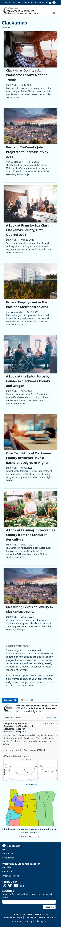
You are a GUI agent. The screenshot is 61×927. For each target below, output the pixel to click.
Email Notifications (13, 2)
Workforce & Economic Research (21, 863)
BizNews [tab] (26, 700)
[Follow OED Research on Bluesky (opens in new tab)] (10, 885)
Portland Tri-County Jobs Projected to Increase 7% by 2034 (27, 152)
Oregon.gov (30, 917)
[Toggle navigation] (54, 12)
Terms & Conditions (47, 917)
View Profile (50, 717)
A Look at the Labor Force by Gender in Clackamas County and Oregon (28, 381)
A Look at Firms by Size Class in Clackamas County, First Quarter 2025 (29, 230)
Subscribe (8, 891)
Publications (7, 853)
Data (4, 849)
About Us (28, 2)
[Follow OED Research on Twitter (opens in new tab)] (4, 885)
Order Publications (10, 875)
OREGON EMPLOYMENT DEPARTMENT (30, 914)
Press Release (8, 857)
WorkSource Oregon (13, 917)
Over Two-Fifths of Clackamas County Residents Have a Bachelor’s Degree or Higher (28, 458)
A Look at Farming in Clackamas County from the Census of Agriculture (30, 534)
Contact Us (39, 2)
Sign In (43, 921)
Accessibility (17, 921)
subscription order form (28, 675)
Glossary (28, 921)
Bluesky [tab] (8, 700)
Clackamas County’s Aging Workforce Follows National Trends (27, 75)
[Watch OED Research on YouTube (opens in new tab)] (16, 886)
